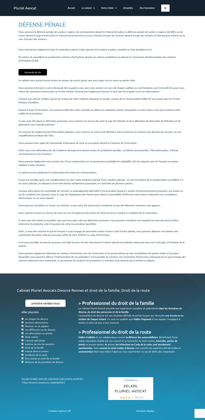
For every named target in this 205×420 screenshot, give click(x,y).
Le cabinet (86, 8)
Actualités (128, 8)
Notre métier (107, 8)
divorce (82, 311)
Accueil (71, 8)
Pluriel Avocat (25, 8)
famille (124, 311)
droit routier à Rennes (122, 347)
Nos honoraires (147, 8)
